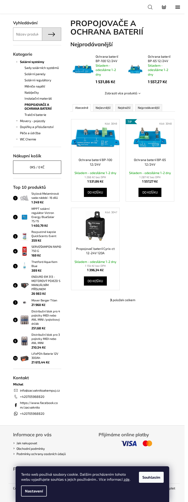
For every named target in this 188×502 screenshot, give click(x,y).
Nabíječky (32, 92)
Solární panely (35, 74)
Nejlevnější (103, 107)
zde (127, 479)
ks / (37, 167)
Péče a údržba (30, 133)
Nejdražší (124, 107)
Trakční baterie (35, 115)
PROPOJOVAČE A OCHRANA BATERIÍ (38, 106)
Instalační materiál (38, 98)
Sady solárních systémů (42, 68)
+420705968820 (32, 396)
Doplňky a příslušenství (36, 127)
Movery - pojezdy (32, 121)
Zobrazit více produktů (121, 93)
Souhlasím (151, 477)
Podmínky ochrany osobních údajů (41, 454)
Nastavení (34, 491)
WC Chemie (28, 139)
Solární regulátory (38, 80)
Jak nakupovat (27, 443)
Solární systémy (32, 62)
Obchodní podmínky (31, 448)
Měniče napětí (35, 86)
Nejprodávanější (149, 107)
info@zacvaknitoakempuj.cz (40, 390)
